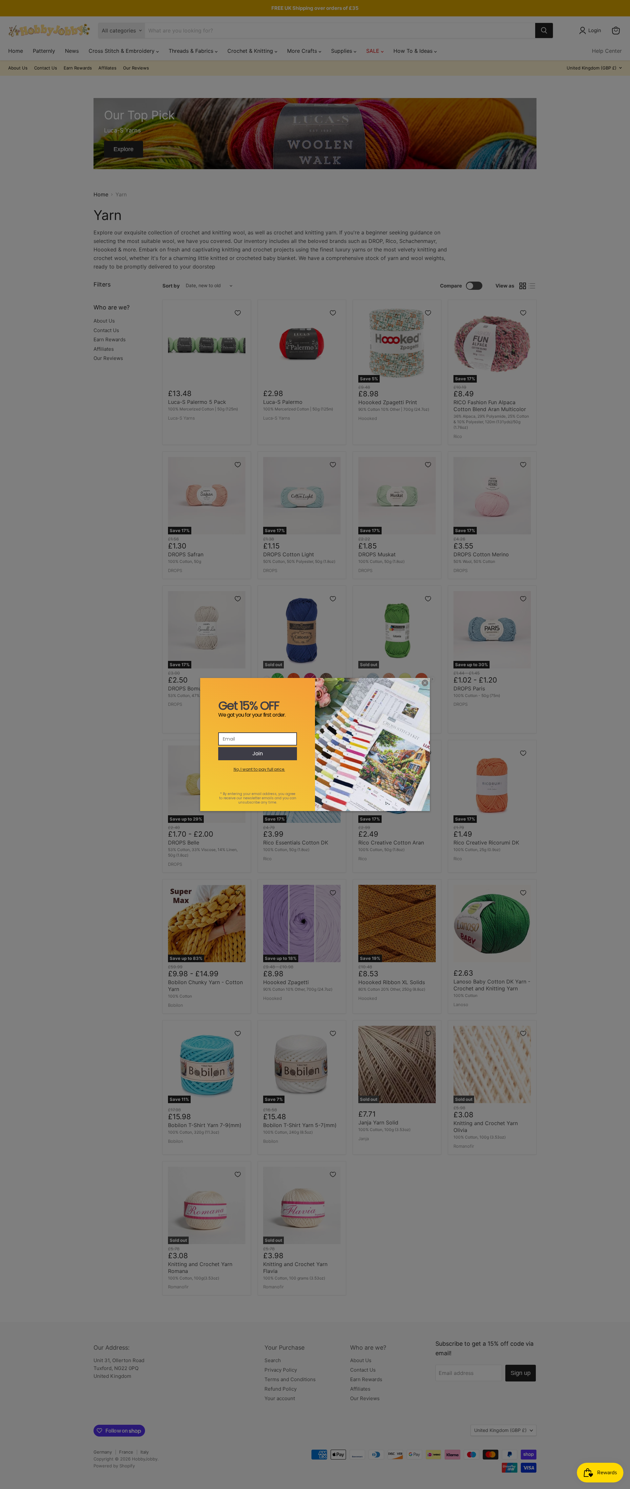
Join (257, 753)
